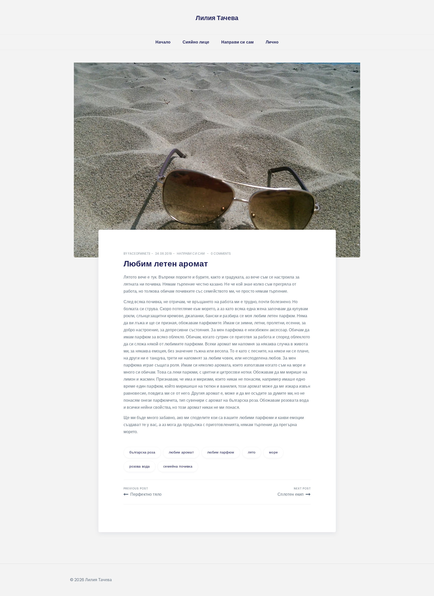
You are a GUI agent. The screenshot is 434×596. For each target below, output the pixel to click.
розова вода (139, 466)
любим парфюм (220, 452)
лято (252, 452)
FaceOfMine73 (139, 253)
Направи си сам (237, 42)
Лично (272, 42)
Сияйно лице (196, 42)
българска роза (142, 452)
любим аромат (181, 452)
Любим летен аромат (166, 263)
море (273, 452)
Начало (163, 42)
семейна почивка (177, 466)
